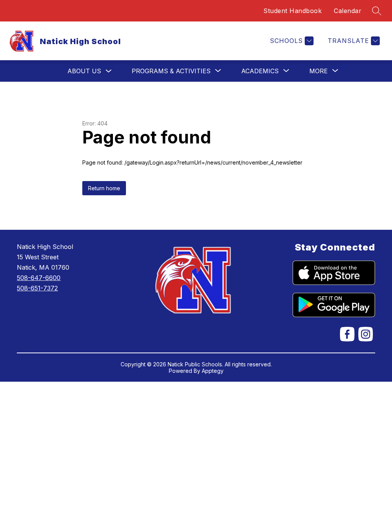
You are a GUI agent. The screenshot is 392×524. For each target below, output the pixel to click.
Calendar (347, 11)
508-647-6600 (38, 278)
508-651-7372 (37, 288)
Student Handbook (292, 11)
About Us (84, 71)
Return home (104, 188)
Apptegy (213, 370)
